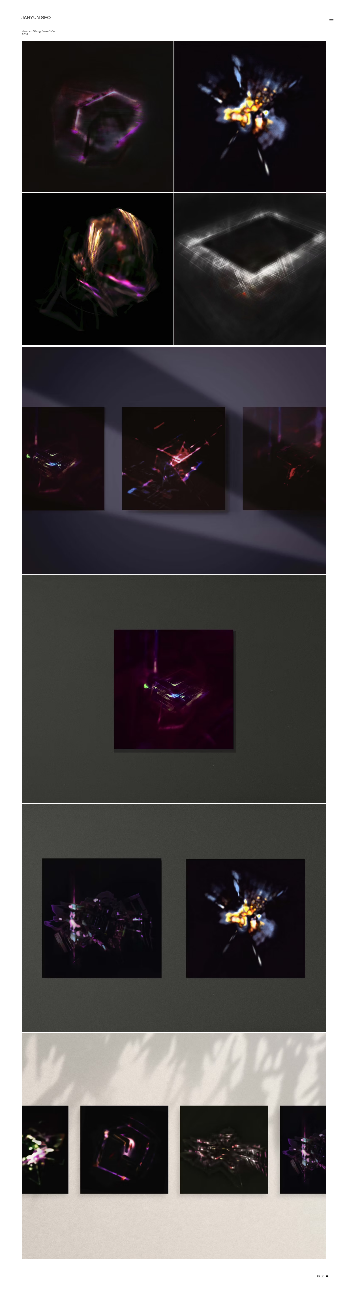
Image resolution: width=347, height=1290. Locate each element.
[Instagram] (318, 1276)
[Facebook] (322, 1276)
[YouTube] (327, 1276)
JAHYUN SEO (36, 17)
